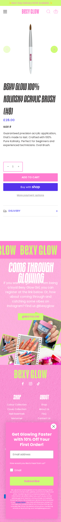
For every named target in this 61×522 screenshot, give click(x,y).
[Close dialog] (53, 426)
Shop (44, 404)
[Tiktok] (38, 383)
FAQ (44, 413)
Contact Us (44, 418)
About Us (44, 409)
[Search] (48, 12)
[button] (6, 49)
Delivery (14, 211)
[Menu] (5, 11)
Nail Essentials (17, 413)
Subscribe (32, 481)
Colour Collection (17, 404)
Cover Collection (16, 409)
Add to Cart (31, 177)
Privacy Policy (21, 502)
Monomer (16, 418)
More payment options (30, 195)
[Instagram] (30, 383)
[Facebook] (22, 383)
